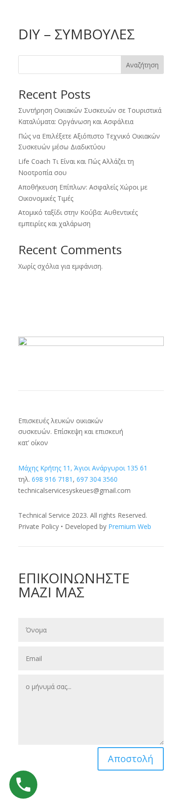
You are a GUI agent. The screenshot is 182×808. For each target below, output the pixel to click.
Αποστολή (131, 758)
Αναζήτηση (142, 64)
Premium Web (129, 526)
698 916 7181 (52, 479)
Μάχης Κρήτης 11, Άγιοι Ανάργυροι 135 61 (82, 467)
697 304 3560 (97, 479)
